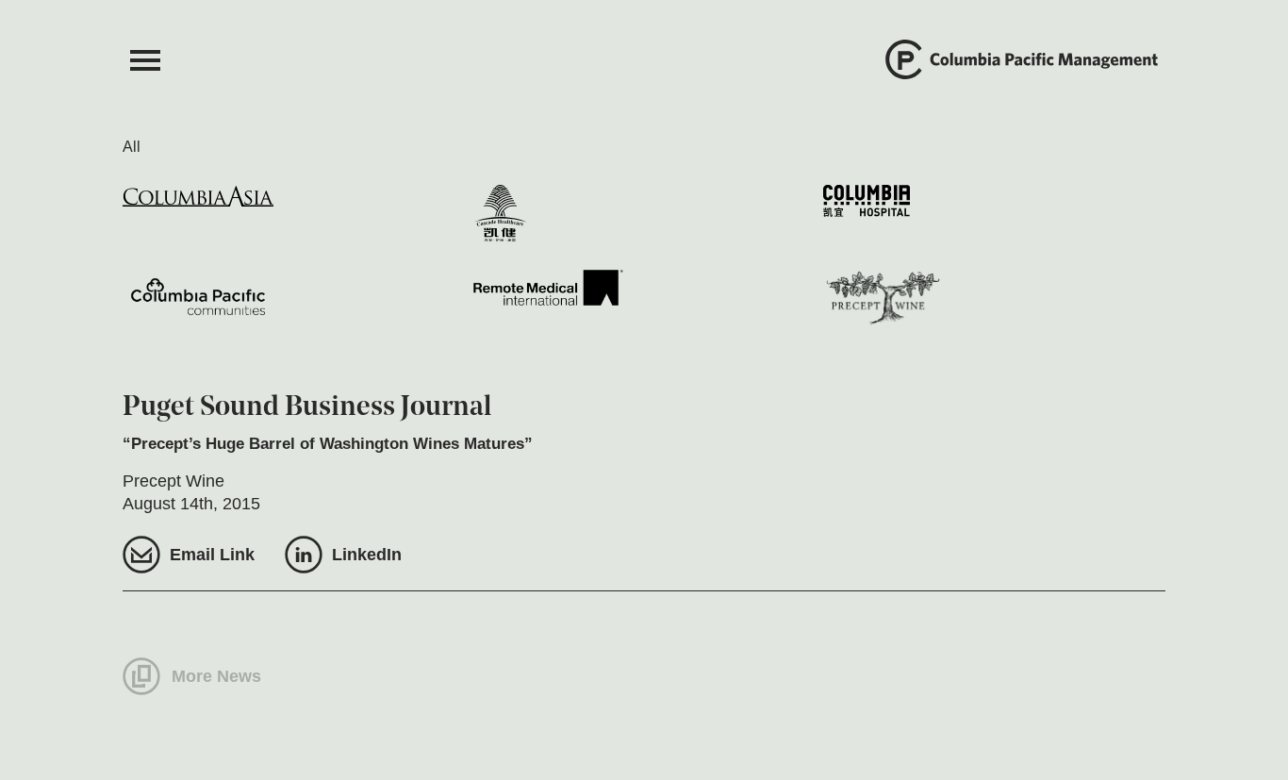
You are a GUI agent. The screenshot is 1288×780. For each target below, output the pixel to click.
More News (216, 676)
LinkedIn (367, 554)
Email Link (212, 554)
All (131, 147)
